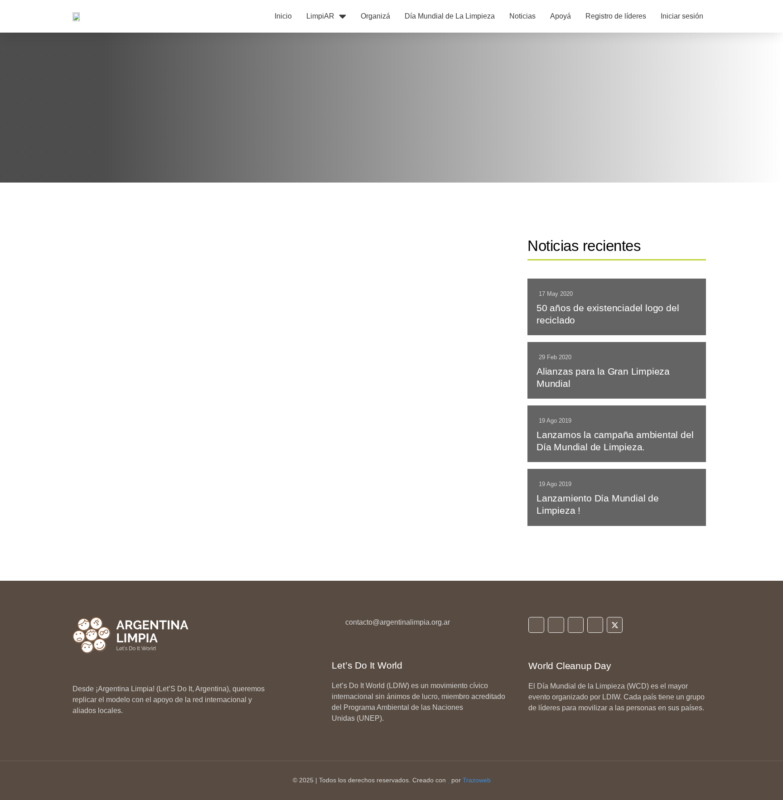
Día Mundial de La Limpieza (450, 16)
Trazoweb (477, 780)
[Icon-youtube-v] (595, 625)
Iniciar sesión (682, 16)
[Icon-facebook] (576, 625)
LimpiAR (320, 16)
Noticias (522, 16)
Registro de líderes (615, 16)
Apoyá (560, 16)
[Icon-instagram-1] (556, 625)
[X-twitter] (615, 625)
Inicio (283, 16)
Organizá (375, 16)
